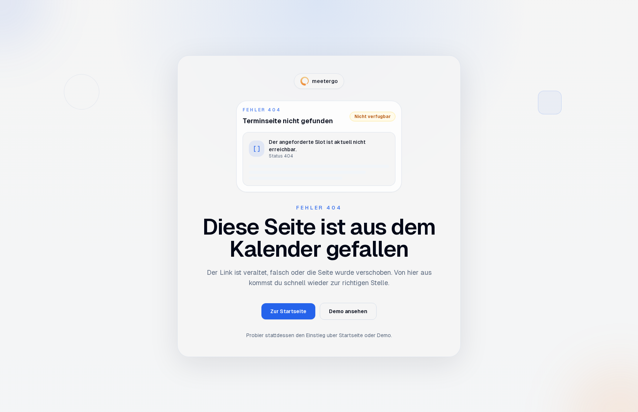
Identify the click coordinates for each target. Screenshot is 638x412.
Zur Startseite (288, 311)
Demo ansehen (348, 311)
